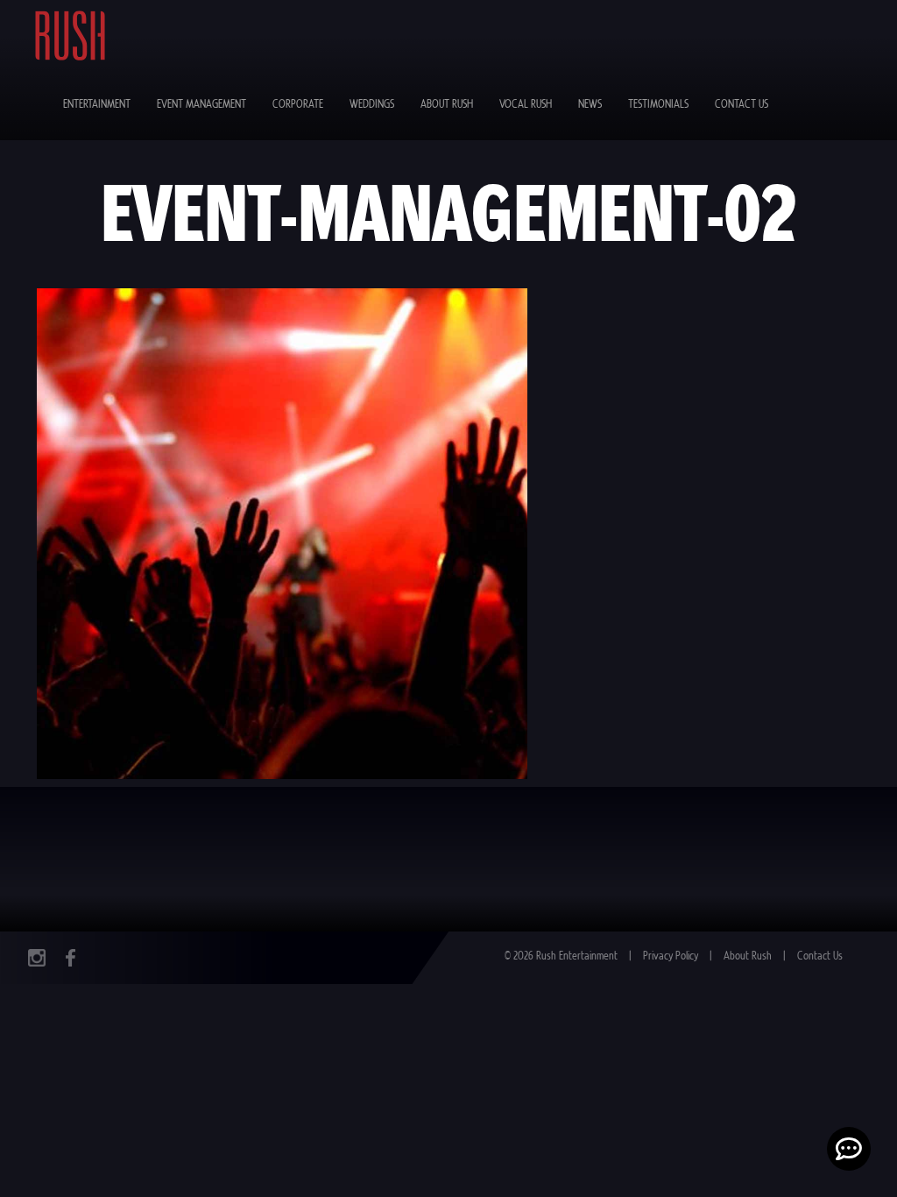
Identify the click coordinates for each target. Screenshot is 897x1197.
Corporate (297, 104)
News (590, 104)
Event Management (201, 104)
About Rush (446, 104)
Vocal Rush (525, 104)
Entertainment (97, 104)
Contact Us (741, 104)
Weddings (372, 104)
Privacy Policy (670, 956)
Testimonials (658, 104)
